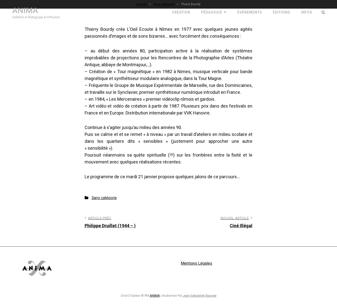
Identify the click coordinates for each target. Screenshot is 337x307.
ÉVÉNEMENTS (249, 12)
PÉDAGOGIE (211, 12)
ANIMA (25, 10)
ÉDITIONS (281, 12)
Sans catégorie (104, 197)
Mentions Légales (196, 263)
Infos (306, 12)
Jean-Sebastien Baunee (199, 295)
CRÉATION (181, 12)
